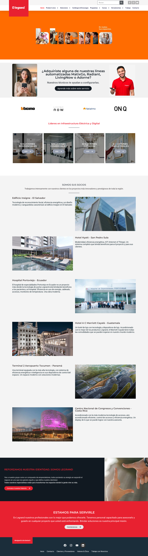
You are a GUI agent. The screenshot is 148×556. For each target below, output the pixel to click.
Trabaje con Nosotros (99, 551)
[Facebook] (65, 545)
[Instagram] (133, 2)
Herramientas (116, 8)
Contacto (135, 8)
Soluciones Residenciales (28, 145)
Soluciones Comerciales (58, 145)
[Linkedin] (83, 545)
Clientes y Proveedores (66, 551)
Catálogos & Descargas (80, 8)
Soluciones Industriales (120, 145)
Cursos (104, 8)
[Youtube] (137, 2)
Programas (94, 8)
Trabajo (128, 8)
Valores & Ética (83, 551)
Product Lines (51, 8)
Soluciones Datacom (89, 145)
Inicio (42, 8)
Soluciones (64, 8)
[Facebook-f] (129, 2)
